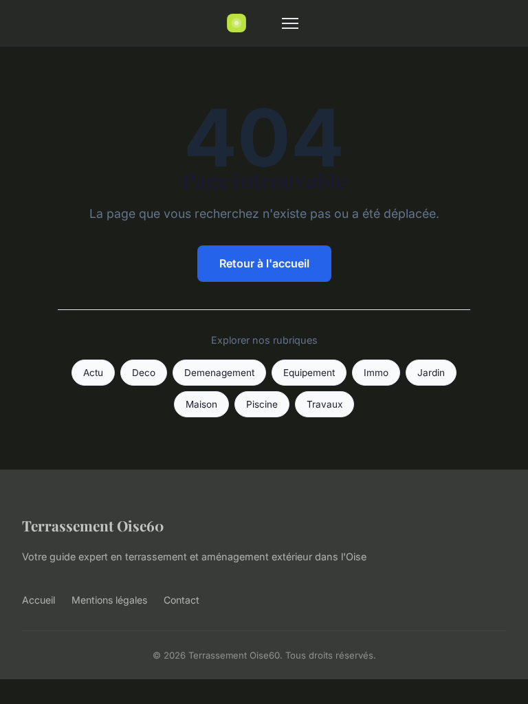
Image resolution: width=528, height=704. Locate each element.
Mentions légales (109, 600)
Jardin (431, 372)
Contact (181, 600)
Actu (93, 372)
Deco (143, 372)
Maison (201, 404)
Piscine (262, 404)
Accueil (38, 600)
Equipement (309, 372)
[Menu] (290, 23)
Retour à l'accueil (264, 263)
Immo (376, 372)
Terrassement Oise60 (93, 525)
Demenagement (219, 372)
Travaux (324, 404)
